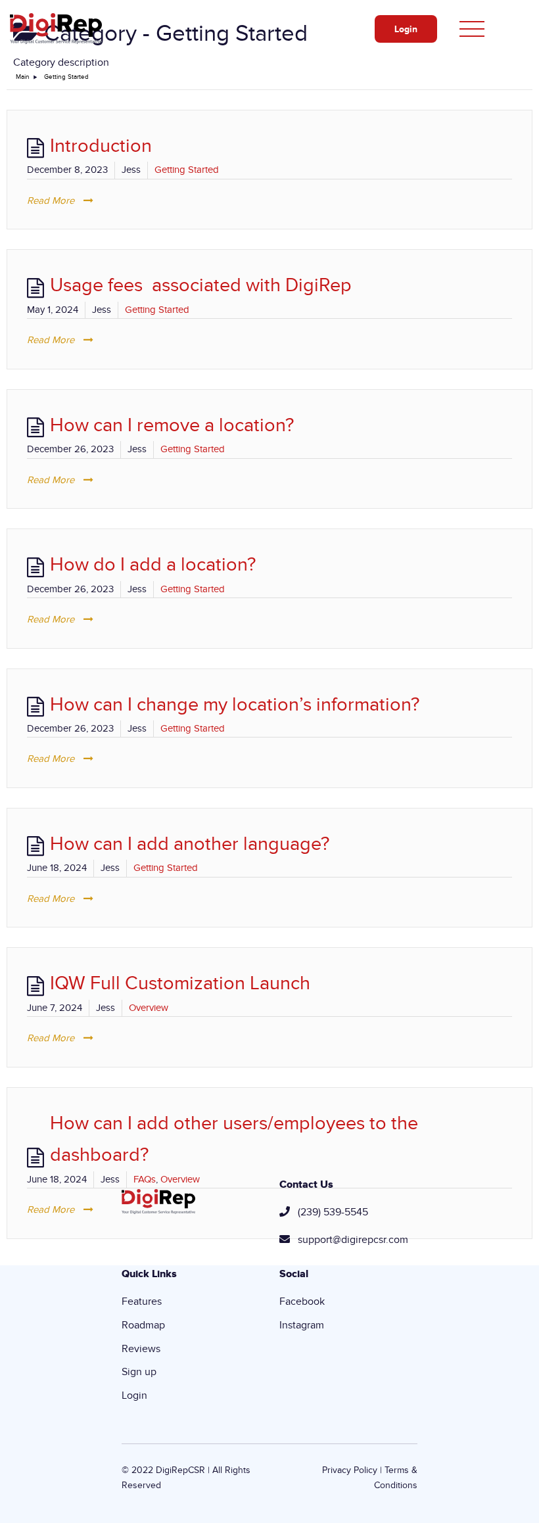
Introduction (101, 146)
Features (142, 1301)
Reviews (141, 1348)
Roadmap (143, 1325)
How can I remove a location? (172, 425)
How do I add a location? (153, 564)
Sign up (139, 1371)
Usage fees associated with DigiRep (201, 285)
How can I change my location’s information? (234, 704)
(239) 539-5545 (333, 1212)
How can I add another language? (189, 844)
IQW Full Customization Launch (180, 983)
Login (405, 29)
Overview (148, 1008)
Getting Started (186, 170)
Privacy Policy (349, 1470)
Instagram (301, 1325)
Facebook (302, 1301)
